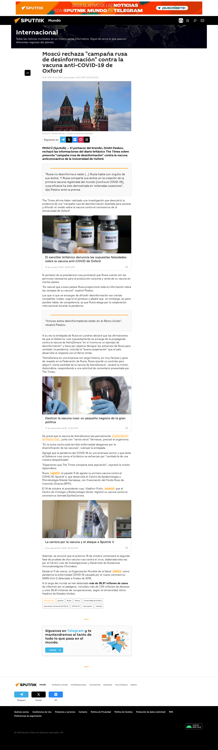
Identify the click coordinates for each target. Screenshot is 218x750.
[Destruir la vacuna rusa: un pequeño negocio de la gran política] (86, 395)
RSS (171, 712)
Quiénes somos (21, 712)
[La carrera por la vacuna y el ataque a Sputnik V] (86, 519)
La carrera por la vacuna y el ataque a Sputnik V (79, 542)
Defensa (107, 684)
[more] (127, 267)
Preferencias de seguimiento (28, 716)
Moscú (77, 600)
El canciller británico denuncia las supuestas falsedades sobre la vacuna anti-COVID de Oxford (85, 259)
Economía (95, 684)
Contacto (83, 712)
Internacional (49, 600)
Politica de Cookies (123, 712)
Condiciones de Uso (41, 712)
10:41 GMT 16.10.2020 (52, 77)
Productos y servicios (65, 712)
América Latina (60, 684)
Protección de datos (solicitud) (151, 712)
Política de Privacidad (101, 712)
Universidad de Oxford (93, 600)
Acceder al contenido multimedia (80, 133)
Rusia (69, 600)
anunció (109, 488)
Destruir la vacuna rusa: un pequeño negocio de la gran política (85, 420)
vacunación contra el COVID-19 (56, 606)
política (60, 600)
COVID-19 (75, 606)
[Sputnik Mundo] (30, 24)
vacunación (87, 606)
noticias (99, 606)
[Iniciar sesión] (188, 20)
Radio (134, 684)
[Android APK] (194, 726)
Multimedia (121, 684)
